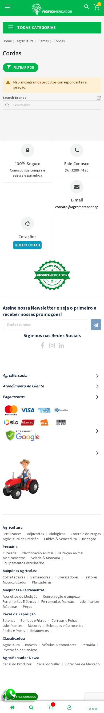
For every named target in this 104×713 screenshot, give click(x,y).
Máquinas (10, 607)
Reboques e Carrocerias (64, 626)
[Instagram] (52, 345)
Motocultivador (15, 582)
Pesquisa (86, 7)
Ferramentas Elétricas (19, 601)
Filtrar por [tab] (23, 67)
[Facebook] (42, 345)
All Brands (99, 98)
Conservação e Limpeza (61, 596)
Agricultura (25, 41)
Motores (34, 626)
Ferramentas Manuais (57, 601)
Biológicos (57, 534)
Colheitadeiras (14, 577)
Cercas (43, 41)
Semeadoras (40, 577)
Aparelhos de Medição (20, 596)
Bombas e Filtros (33, 620)
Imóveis (31, 645)
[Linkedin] (61, 345)
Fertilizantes (12, 534)
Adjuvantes (35, 534)
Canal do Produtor (17, 664)
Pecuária (88, 645)
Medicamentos (14, 558)
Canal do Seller (48, 664)
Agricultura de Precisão (21, 539)
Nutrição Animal (70, 553)
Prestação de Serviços (20, 650)
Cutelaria (10, 553)
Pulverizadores (67, 577)
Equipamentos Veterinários (24, 563)
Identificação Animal (37, 553)
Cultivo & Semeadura (60, 539)
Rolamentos (39, 631)
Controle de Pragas (86, 534)
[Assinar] (96, 324)
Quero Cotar (27, 244)
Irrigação (89, 539)
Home (7, 41)
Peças (27, 607)
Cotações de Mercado (82, 664)
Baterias (9, 620)
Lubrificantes (89, 601)
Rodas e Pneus (14, 631)
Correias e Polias (64, 620)
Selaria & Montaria (45, 558)
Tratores (91, 577)
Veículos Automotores (59, 645)
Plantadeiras (41, 582)
